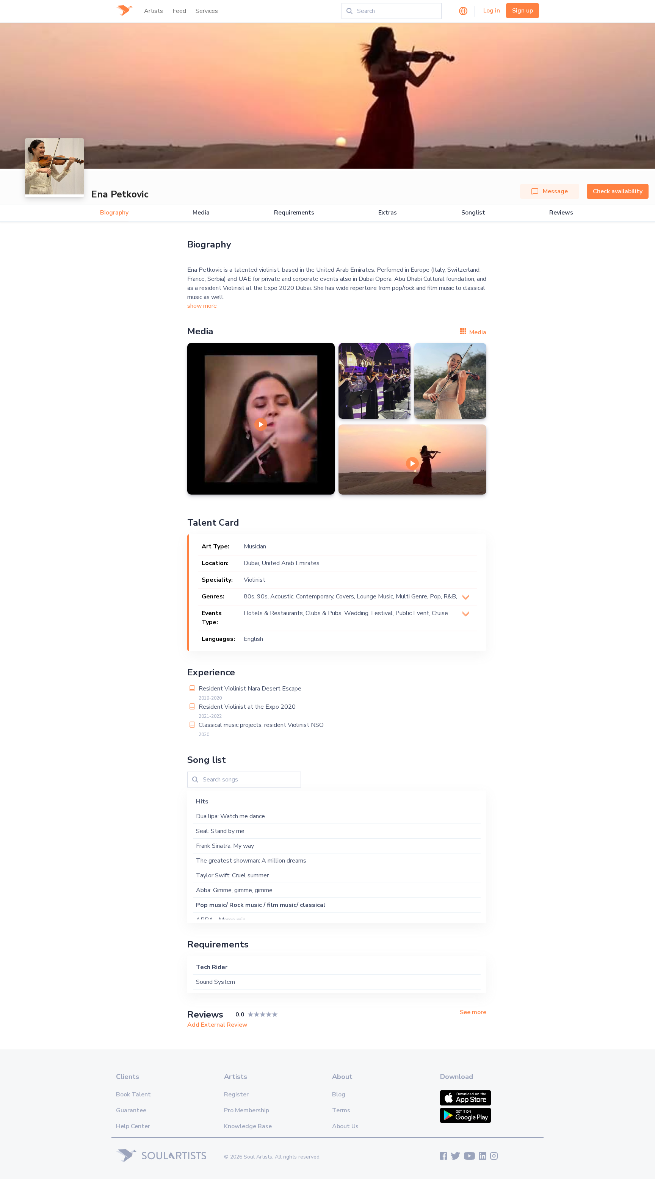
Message (555, 191)
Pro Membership (246, 1110)
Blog (338, 1094)
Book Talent (133, 1094)
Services (207, 11)
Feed (179, 11)
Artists (153, 11)
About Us (345, 1126)
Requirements (294, 213)
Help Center (133, 1126)
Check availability (617, 191)
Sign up (522, 10)
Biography (114, 213)
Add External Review (217, 1025)
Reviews (561, 213)
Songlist (473, 213)
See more (473, 1012)
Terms (341, 1110)
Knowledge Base (248, 1126)
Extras (387, 213)
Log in (491, 10)
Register (236, 1094)
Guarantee (131, 1110)
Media (201, 213)
